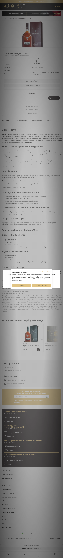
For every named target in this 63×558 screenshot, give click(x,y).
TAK (28, 283)
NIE (35, 283)
